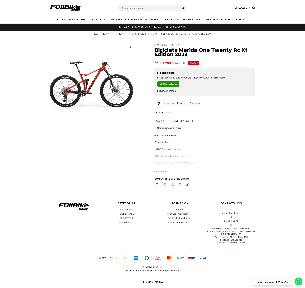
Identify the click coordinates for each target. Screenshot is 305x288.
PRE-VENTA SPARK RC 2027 (70, 19)
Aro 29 (153, 34)
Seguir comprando (166, 91)
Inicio (96, 34)
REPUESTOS (170, 19)
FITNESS (225, 19)
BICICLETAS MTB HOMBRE (132, 34)
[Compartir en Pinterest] (180, 185)
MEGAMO (116, 19)
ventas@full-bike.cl (231, 213)
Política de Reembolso (179, 218)
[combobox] (152, 8)
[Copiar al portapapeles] (187, 185)
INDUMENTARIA (191, 19)
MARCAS (210, 19)
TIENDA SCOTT (96, 19)
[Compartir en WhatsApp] (172, 185)
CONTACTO (242, 19)
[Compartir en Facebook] (157, 185)
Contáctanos (170, 84)
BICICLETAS (151, 19)
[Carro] (253, 8)
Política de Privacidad (178, 222)
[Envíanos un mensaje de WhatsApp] (298, 281)
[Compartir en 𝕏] (164, 185)
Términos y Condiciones (179, 213)
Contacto (178, 209)
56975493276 (231, 220)
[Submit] (183, 8)
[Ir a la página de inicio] (65, 8)
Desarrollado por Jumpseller (166, 270)
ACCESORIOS (132, 19)
